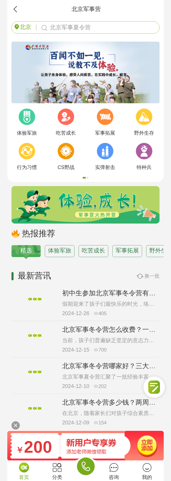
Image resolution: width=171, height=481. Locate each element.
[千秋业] (85, 43)
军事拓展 (127, 250)
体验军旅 (59, 250)
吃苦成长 (93, 250)
